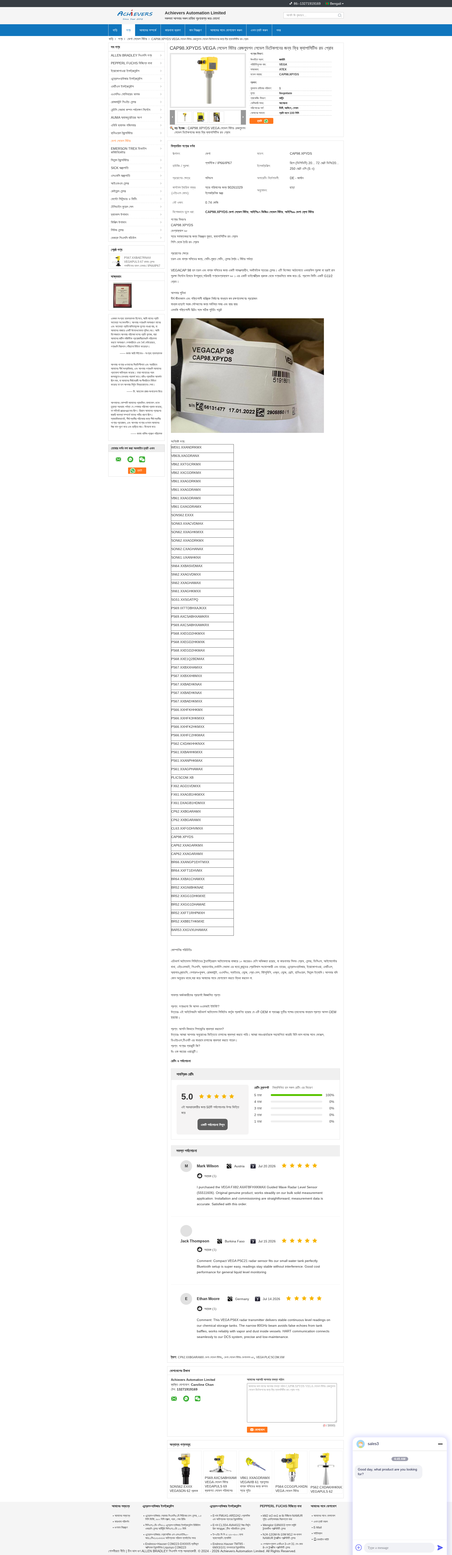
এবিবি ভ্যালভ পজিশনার (123, 125)
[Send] (440, 1547)
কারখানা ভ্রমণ (173, 30)
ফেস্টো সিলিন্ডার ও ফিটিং (124, 199)
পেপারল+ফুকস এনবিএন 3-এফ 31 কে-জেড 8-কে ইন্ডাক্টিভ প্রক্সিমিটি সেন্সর (283, 1545)
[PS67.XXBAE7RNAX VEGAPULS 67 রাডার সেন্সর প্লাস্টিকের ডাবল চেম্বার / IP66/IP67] (116, 261)
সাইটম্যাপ (318, 1533)
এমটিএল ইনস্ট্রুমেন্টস (122, 86)
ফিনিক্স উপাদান (118, 222)
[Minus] (440, 1444)
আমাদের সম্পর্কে (147, 30)
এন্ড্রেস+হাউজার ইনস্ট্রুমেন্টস (126, 79)
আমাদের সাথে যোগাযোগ (324, 1515)
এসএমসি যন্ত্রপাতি (120, 175)
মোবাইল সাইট (322, 1539)
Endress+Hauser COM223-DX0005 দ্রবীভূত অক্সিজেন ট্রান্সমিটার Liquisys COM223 (172, 1545)
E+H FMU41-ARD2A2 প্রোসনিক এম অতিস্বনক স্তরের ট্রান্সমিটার (231, 1517)
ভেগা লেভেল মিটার (137, 38)
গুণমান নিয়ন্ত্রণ (121, 1527)
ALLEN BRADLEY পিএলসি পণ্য (131, 55)
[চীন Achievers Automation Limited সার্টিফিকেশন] (123, 295)
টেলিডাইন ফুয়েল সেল (122, 207)
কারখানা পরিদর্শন (122, 1521)
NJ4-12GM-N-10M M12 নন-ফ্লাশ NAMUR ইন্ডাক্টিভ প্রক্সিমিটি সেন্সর (282, 1536)
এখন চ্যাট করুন (259, 30)
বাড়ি (115, 30)
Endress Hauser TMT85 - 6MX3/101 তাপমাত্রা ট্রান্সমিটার (229, 1545)
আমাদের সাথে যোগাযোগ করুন (226, 30)
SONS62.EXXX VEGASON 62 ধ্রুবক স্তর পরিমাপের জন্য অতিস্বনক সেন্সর (184, 1493)
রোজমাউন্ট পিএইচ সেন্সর (123, 102)
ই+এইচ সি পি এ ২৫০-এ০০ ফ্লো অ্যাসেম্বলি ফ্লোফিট (228, 1536)
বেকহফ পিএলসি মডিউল (123, 238)
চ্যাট (260, 121)
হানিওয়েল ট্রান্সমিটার (122, 133)
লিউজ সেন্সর (117, 230)
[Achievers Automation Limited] (134, 15)
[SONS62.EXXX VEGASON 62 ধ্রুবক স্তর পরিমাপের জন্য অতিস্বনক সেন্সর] (185, 1468)
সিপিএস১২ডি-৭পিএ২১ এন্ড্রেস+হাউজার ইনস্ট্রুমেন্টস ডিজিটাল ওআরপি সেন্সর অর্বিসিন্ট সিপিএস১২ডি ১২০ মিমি (172, 1526)
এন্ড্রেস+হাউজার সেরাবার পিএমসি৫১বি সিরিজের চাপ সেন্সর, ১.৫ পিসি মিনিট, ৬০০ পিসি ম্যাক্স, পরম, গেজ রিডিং (173, 1517)
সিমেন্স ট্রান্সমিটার (120, 160)
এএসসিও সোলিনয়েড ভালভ (125, 94)
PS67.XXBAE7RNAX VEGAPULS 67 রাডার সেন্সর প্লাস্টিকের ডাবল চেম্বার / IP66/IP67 (142, 261)
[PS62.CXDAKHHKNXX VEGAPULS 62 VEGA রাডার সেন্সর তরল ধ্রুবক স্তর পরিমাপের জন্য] (325, 1468)
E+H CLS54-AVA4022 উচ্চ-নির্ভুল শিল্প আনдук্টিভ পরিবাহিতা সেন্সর (231, 1526)
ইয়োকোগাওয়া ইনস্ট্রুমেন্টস (125, 71)
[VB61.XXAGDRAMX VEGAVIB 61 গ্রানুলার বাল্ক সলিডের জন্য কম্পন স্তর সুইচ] (255, 1464)
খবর (278, 30)
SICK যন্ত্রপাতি (120, 168)
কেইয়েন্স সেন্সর (118, 191)
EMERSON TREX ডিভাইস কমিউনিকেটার (128, 150)
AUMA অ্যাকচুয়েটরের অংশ (126, 117)
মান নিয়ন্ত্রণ (195, 30)
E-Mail (318, 1527)
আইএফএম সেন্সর (120, 183)
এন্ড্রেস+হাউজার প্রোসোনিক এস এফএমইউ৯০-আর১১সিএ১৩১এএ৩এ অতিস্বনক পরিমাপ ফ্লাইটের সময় (170, 1536)
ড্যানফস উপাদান (119, 214)
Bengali (335, 3)
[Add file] (358, 1547)
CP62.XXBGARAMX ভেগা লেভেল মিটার (200, 1357)
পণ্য (128, 30)
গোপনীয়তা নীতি (116, 1551)
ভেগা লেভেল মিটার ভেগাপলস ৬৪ (239, 1357)
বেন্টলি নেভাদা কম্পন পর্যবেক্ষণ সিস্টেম (130, 110)
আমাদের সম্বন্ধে (122, 1515)
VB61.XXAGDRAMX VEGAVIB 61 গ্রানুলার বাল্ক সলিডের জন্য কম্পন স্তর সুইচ (255, 1484)
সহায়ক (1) (210, 1176)
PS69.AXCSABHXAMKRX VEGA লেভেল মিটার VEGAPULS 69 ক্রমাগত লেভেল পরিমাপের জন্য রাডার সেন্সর (221, 1486)
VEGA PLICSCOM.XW (270, 1357)
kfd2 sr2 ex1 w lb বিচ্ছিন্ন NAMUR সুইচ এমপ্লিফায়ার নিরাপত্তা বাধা (283, 1517)
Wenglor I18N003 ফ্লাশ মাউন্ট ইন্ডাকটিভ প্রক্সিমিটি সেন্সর (279, 1526)
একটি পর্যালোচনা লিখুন (213, 1125)
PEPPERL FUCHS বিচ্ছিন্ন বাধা (131, 63)
